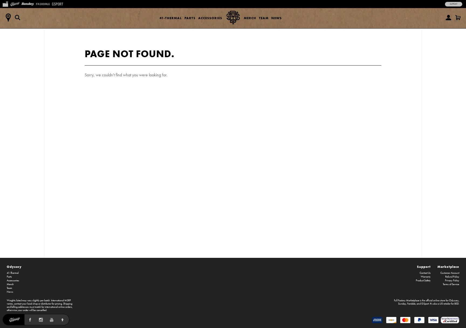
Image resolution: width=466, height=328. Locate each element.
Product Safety (423, 280)
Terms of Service (451, 284)
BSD (456, 303)
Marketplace (448, 267)
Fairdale (411, 303)
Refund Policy (452, 276)
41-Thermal (171, 18)
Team (264, 18)
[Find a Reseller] (8, 17)
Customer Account (449, 273)
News (276, 18)
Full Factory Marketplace (406, 300)
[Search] (17, 17)
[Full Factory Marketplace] (5, 3)
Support (453, 4)
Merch (250, 18)
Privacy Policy (452, 280)
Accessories (210, 18)
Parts (190, 18)
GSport (425, 303)
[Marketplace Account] (448, 17)
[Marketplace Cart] (458, 17)
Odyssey (14, 267)
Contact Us (425, 273)
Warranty (426, 276)
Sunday (402, 303)
